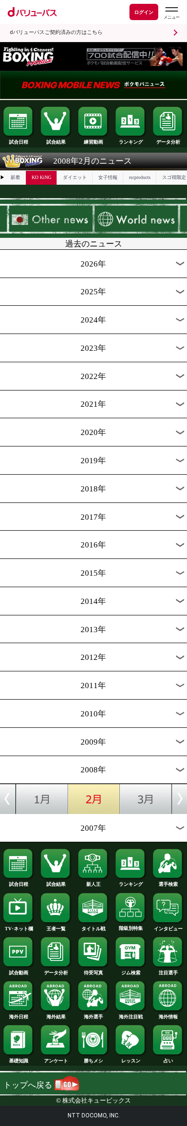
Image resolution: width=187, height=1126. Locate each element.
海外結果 (56, 1016)
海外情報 (168, 1016)
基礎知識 (18, 1060)
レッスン (130, 1060)
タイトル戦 (93, 928)
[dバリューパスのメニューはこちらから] (171, 13)
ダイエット (75, 177)
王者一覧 (56, 928)
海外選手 (93, 1016)
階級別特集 (131, 928)
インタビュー (168, 928)
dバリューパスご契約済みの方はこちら (56, 32)
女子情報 (107, 177)
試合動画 (18, 972)
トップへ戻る (28, 1085)
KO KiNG (41, 177)
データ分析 (168, 142)
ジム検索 (130, 972)
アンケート (56, 1060)
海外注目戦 (131, 1016)
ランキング (131, 142)
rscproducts (140, 177)
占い (168, 1060)
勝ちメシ (93, 1060)
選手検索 (168, 884)
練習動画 (93, 142)
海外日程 (18, 1016)
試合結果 (56, 142)
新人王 (93, 884)
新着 (15, 177)
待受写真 (93, 972)
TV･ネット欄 (19, 928)
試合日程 (18, 142)
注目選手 (168, 972)
